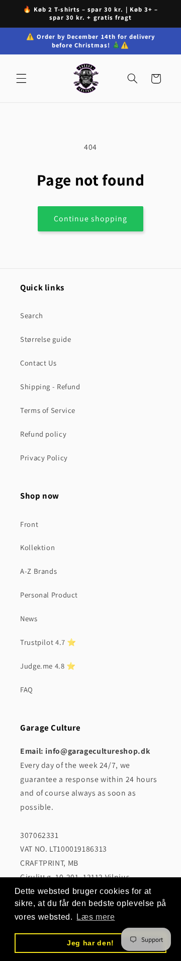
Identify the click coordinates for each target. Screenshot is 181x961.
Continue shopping (91, 218)
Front (29, 524)
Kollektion (37, 547)
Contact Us (38, 363)
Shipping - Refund (50, 386)
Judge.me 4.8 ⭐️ (48, 666)
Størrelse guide (45, 339)
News (29, 618)
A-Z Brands (38, 571)
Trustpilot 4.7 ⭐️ (48, 642)
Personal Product (49, 594)
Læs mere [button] (95, 917)
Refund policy (43, 434)
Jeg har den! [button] (90, 943)
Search (31, 315)
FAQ (26, 689)
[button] (21, 78)
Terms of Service (47, 410)
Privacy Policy (44, 457)
